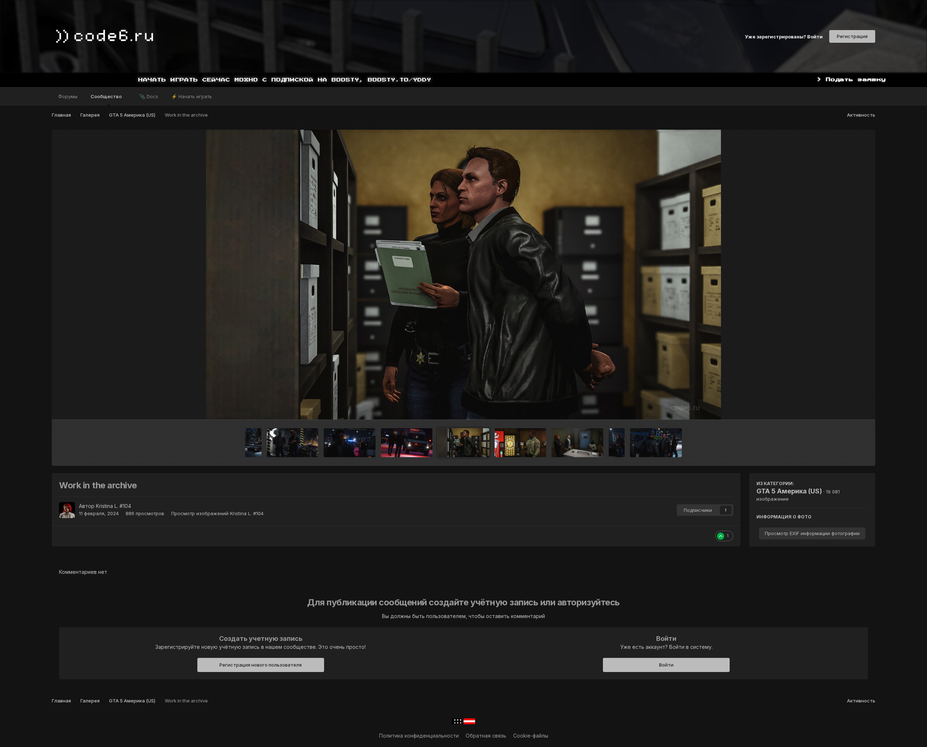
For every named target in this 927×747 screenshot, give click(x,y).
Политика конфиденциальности (419, 736)
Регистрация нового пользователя (260, 665)
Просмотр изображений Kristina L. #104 (217, 513)
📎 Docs (148, 96)
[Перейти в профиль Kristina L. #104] (67, 510)
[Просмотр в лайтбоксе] (463, 275)
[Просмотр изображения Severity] (349, 442)
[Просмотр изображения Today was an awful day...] (617, 442)
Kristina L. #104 (113, 506)
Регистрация (852, 36)
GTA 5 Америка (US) (789, 491)
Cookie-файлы (530, 736)
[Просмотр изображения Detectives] (292, 442)
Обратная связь (486, 736)
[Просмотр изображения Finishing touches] (655, 442)
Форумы (67, 96)
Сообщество (107, 96)
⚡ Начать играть (191, 96)
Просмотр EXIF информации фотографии (812, 533)
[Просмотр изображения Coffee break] (520, 442)
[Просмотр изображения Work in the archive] (463, 442)
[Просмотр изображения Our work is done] (406, 442)
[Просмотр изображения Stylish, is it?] (253, 442)
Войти (666, 665)
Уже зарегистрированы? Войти (784, 36)
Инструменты (842, 406)
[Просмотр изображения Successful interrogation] (577, 442)
